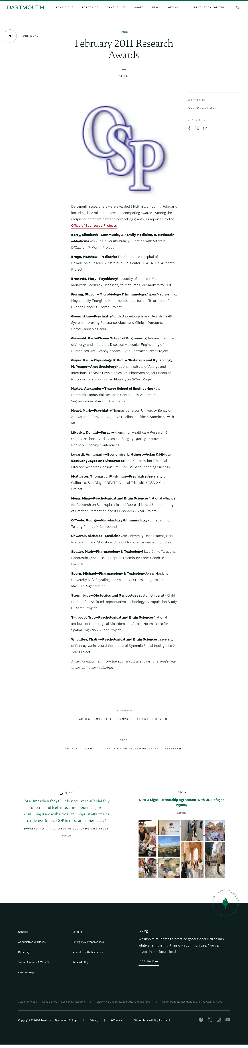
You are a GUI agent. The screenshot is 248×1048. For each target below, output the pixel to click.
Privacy (94, 1020)
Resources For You (209, 7)
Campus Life (116, 7)
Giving (173, 7)
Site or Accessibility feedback (152, 1020)
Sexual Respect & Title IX (33, 962)
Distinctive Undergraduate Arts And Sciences (123, 1001)
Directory (24, 952)
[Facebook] (201, 1021)
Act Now (147, 961)
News (156, 7)
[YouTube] (227, 1021)
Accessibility (80, 962)
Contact (23, 931)
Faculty (91, 748)
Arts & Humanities (95, 719)
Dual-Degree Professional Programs (63, 1001)
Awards (71, 748)
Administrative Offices (32, 942)
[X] (210, 1021)
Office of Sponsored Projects (94, 225)
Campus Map (26, 972)
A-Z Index (116, 1020)
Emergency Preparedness (88, 942)
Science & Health (152, 719)
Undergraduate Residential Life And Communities (192, 1001)
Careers (77, 931)
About (139, 7)
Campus (124, 719)
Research (173, 748)
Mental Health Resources (87, 952)
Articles (124, 32)
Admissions (65, 7)
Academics (90, 7)
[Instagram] (219, 1021)
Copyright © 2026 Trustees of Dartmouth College (48, 1020)
